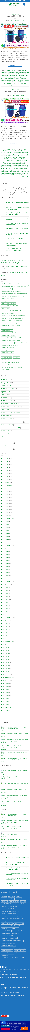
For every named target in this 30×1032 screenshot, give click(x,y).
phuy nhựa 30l (16, 154)
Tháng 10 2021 (5, 620)
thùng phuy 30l (18, 171)
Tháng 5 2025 (5, 503)
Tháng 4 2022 (5, 602)
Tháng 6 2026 (5, 464)
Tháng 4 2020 (5, 662)
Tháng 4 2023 (5, 566)
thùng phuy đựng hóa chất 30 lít (11, 163)
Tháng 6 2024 (5, 527)
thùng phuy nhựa (16, 166)
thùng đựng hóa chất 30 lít (8, 168)
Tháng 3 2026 (5, 473)
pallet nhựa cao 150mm (18, 918)
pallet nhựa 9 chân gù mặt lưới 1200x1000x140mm (13, 296)
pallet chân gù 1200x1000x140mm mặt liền (11, 291)
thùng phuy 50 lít (22, 72)
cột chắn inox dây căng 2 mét (14, 283)
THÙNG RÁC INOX (6, 419)
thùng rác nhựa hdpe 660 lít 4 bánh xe (10, 345)
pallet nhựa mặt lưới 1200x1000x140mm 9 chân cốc (13, 315)
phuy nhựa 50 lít (13, 157)
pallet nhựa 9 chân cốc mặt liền (20, 293)
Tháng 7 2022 (5, 593)
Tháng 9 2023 (5, 551)
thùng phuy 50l (4, 72)
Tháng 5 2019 (5, 695)
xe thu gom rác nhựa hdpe (7, 367)
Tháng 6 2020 (5, 656)
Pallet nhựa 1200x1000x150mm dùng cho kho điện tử (17, 234)
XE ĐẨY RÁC (4, 395)
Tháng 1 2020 (5, 671)
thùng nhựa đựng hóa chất (19, 950)
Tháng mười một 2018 (7, 707)
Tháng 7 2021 (5, 623)
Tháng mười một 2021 (7, 617)
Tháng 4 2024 (5, 533)
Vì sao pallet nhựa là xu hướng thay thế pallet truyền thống (16, 244)
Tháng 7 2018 (5, 710)
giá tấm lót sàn (11, 896)
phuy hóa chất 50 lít (15, 75)
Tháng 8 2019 (5, 686)
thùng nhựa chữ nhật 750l (7, 935)
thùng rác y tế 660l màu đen (8, 347)
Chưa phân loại (5, 383)
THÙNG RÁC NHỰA (6, 401)
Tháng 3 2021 (5, 632)
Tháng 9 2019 (5, 683)
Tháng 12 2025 (5, 482)
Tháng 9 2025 (5, 491)
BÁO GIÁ (25, 1028)
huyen (22, 20)
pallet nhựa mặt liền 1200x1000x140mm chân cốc (13, 310)
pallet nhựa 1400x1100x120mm (9, 916)
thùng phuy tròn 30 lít (6, 173)
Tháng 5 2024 (5, 530)
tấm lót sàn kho (16, 357)
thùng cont (14, 930)
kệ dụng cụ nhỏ (5, 901)
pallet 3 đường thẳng (14, 901)
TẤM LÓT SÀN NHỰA (7, 425)
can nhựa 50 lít (23, 70)
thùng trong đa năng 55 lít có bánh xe (10, 350)
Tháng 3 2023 (5, 569)
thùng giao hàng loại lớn (19, 323)
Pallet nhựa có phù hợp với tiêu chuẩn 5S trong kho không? (17, 224)
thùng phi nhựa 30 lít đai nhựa (10, 174)
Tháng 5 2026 (5, 467)
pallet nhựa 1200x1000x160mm (9, 303)
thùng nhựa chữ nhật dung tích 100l (9, 938)
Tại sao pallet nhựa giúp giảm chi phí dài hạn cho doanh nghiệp (16, 213)
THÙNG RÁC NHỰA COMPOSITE (10, 413)
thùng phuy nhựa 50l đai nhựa (20, 168)
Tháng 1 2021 (5, 635)
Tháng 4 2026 (5, 470)
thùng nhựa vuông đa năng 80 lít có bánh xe (11, 325)
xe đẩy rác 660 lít (18, 367)
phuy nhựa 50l (23, 73)
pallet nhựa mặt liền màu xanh (8, 313)
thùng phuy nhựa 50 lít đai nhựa (8, 171)
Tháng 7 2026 (5, 461)
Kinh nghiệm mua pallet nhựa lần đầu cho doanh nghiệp (17, 229)
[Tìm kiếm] (24, 4)
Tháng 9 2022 (5, 587)
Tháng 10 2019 (5, 680)
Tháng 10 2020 (5, 644)
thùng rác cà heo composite (7, 342)
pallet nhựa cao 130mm (22, 916)
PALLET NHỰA (5, 431)
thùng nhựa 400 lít (6, 933)
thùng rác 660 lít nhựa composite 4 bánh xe (11, 340)
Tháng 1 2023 (5, 575)
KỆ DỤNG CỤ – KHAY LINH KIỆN (10, 437)
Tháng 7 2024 (5, 524)
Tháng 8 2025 (5, 494)
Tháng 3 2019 (5, 701)
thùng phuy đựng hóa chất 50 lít (13, 81)
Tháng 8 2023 (5, 554)
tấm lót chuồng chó (24, 957)
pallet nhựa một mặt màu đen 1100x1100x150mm (13, 318)
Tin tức (22, 1026)
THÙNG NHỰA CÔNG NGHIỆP (9, 440)
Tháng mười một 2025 (7, 485)
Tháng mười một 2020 (7, 641)
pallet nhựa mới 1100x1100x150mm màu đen (12, 320)
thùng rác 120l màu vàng (19, 337)
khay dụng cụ (19, 896)
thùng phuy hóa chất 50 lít (6, 80)
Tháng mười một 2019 (7, 677)
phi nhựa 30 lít (25, 171)
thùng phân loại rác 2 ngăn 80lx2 (9, 335)
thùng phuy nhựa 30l (12, 150)
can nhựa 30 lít (20, 174)
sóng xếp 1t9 (4, 928)
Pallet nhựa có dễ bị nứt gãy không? (15, 238)
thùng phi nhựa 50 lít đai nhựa (19, 80)
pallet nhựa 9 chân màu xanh (8, 298)
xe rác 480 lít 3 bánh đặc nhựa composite (10, 362)
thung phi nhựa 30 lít (17, 170)
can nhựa (20, 83)
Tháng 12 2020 (5, 638)
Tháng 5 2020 (5, 659)
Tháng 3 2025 (5, 509)
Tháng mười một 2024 (7, 518)
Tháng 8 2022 (5, 590)
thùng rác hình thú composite (21, 342)
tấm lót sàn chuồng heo (7, 357)
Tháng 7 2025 (5, 497)
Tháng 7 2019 (5, 689)
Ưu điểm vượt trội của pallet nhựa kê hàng (17, 202)
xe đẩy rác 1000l (5, 369)
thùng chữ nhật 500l (6, 930)
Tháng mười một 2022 (7, 581)
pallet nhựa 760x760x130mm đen (9, 906)
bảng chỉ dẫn (4, 283)
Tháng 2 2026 (5, 476)
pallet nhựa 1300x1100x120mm (9, 913)
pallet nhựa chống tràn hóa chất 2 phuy (10, 921)
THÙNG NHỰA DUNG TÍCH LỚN (10, 407)
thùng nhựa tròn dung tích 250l (8, 943)
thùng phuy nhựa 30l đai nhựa (16, 155)
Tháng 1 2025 (5, 515)
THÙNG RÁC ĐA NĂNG (7, 389)
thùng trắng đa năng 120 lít (7, 955)
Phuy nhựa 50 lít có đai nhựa (15, 16)
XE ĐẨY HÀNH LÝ (6, 410)
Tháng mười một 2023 (7, 545)
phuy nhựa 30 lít (21, 157)
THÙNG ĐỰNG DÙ (6, 416)
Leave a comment (25, 176)
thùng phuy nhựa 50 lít (6, 75)
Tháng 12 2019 (5, 674)
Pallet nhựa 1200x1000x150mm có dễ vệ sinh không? (17, 218)
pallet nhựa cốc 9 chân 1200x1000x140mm (11, 305)
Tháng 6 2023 (5, 560)
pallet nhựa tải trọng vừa (7, 323)
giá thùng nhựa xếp (15, 286)
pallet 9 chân (23, 901)
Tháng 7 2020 (5, 653)
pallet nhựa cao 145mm (7, 918)
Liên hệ (26, 1026)
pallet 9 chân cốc (24, 286)
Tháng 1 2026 (5, 479)
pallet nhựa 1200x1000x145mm (9, 301)
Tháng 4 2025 (5, 506)
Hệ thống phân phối (13, 1026)
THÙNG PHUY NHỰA (15, 14)
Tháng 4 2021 (5, 629)
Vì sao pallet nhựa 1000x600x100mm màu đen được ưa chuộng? (17, 208)
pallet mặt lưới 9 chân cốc (7, 293)
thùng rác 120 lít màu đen (7, 337)
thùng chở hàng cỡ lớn (13, 928)
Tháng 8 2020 (5, 650)
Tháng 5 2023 (5, 563)
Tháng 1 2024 (5, 539)
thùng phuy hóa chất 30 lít (12, 158)
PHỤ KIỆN (4, 446)
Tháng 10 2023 (5, 548)
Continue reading (15, 65)
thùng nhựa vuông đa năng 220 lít (9, 328)
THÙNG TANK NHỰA (7, 449)
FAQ (15, 1027)
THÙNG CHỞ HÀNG (7, 434)
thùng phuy (20, 77)
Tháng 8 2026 (5, 458)
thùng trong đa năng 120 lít (7, 352)
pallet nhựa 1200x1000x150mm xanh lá (10, 911)
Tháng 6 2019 (5, 692)
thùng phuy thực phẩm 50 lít (11, 83)
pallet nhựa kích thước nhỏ (7, 923)
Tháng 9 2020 (5, 647)
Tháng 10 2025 (5, 488)
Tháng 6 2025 (5, 500)
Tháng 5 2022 (5, 599)
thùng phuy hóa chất (24, 78)
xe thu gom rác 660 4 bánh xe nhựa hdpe (10, 364)
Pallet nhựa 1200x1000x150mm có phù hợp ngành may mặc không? (16, 249)
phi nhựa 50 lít (15, 77)
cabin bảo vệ (4, 896)
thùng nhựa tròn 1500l (18, 940)
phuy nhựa (22, 75)
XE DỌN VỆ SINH (6, 385)
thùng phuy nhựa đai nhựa (6, 170)
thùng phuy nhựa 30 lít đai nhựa (20, 160)
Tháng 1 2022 (5, 611)
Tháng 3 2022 (5, 605)
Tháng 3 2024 (5, 536)
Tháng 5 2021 (5, 626)
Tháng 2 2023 (5, 572)
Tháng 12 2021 (5, 614)
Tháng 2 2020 (5, 668)
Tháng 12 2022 (5, 578)
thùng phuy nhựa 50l (15, 73)
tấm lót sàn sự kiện (6, 359)
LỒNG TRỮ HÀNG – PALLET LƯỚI (10, 428)
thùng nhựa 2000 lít (15, 933)
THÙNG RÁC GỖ (6, 379)
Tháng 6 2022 (5, 596)
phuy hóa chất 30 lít (13, 162)
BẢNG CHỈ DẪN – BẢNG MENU (10, 404)
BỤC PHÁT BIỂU (5, 398)
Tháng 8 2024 (5, 521)
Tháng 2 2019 (5, 704)
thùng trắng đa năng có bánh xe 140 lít (10, 957)
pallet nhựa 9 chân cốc (19, 903)
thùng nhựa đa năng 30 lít (7, 330)
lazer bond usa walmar (7, 260)
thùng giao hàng (21, 930)
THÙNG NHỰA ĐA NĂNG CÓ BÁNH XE (12, 422)
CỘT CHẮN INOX (6, 392)
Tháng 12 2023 (5, 542)
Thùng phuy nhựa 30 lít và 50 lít (15, 91)
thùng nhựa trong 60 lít (7, 940)
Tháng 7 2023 (5, 557)
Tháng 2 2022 (5, 608)
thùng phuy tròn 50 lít (13, 72)
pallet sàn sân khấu (17, 925)
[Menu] (2, 4)
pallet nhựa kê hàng (6, 308)
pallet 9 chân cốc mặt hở (7, 288)
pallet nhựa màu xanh (19, 923)
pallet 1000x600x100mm (7, 903)
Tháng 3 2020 (5, 665)
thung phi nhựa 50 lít (14, 78)
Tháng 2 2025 (5, 512)
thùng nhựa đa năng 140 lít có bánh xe (10, 332)
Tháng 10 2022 (5, 584)
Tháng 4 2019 (5, 698)
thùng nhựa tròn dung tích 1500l (9, 945)
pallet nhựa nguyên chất (7, 925)
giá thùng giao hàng (6, 286)
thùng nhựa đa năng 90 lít (7, 950)
